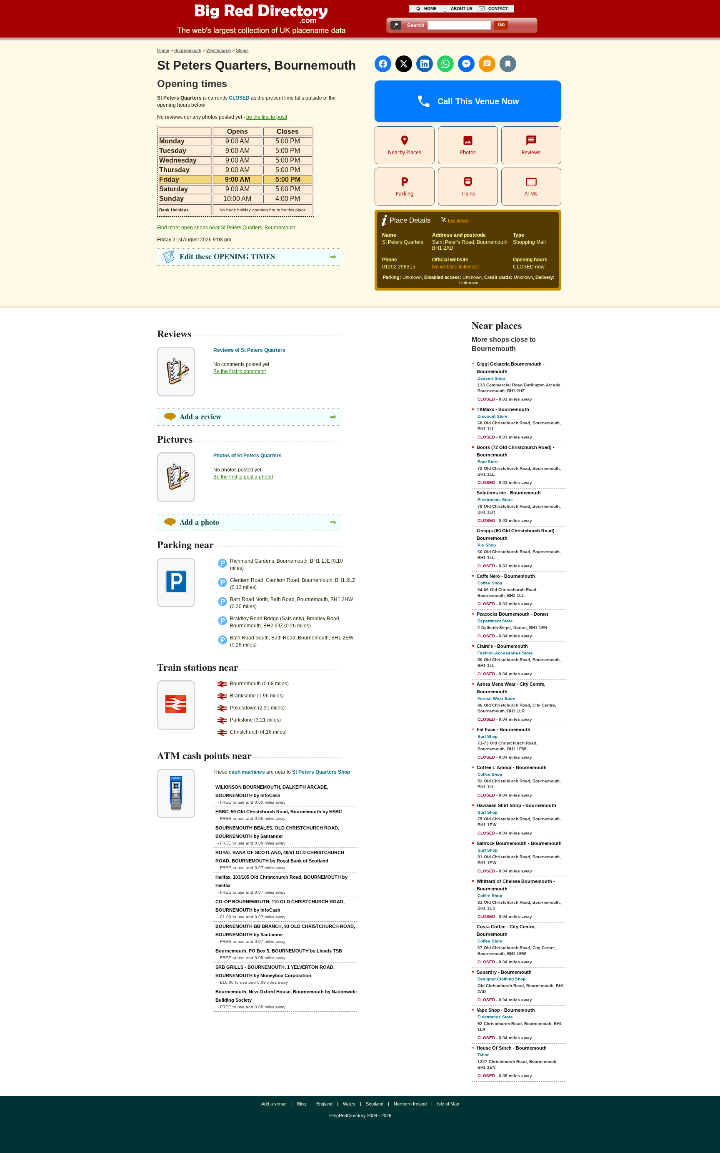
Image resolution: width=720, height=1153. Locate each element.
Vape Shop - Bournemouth (506, 1010)
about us (461, 8)
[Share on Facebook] (383, 63)
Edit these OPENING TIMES (227, 256)
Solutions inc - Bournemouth (509, 492)
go (501, 25)
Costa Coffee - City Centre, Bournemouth (506, 930)
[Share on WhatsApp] (445, 63)
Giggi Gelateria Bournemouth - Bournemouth (511, 367)
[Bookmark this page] (508, 63)
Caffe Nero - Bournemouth (506, 576)
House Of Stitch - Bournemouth (512, 1047)
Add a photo (199, 521)
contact (498, 8)
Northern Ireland (410, 1103)
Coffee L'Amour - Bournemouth (512, 767)
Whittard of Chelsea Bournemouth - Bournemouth (516, 885)
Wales (349, 1103)
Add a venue (274, 1103)
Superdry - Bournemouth (504, 972)
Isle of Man (448, 1103)
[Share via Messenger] (466, 63)
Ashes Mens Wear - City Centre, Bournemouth (511, 688)
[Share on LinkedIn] (424, 63)
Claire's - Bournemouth (502, 646)
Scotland (374, 1103)
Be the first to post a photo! (243, 477)
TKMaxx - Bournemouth (503, 409)
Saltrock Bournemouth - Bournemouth (519, 843)
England (324, 1103)
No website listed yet (455, 267)
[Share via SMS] (487, 63)
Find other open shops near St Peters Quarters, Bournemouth (226, 228)
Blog (301, 1103)
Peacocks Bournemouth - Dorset (512, 614)
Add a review (200, 416)
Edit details (459, 220)
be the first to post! (266, 117)
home (430, 8)
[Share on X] (403, 63)
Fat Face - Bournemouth (503, 729)
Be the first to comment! (239, 371)
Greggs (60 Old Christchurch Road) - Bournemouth (517, 534)
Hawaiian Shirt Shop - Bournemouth (516, 805)
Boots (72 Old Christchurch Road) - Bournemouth (516, 451)
